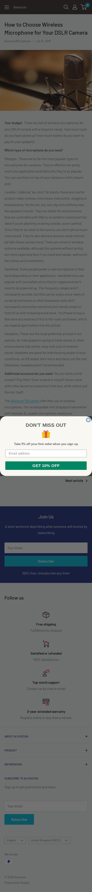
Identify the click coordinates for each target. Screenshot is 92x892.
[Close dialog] (88, 420)
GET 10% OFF (46, 465)
